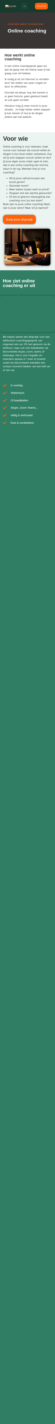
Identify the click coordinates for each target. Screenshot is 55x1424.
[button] (24, 6)
